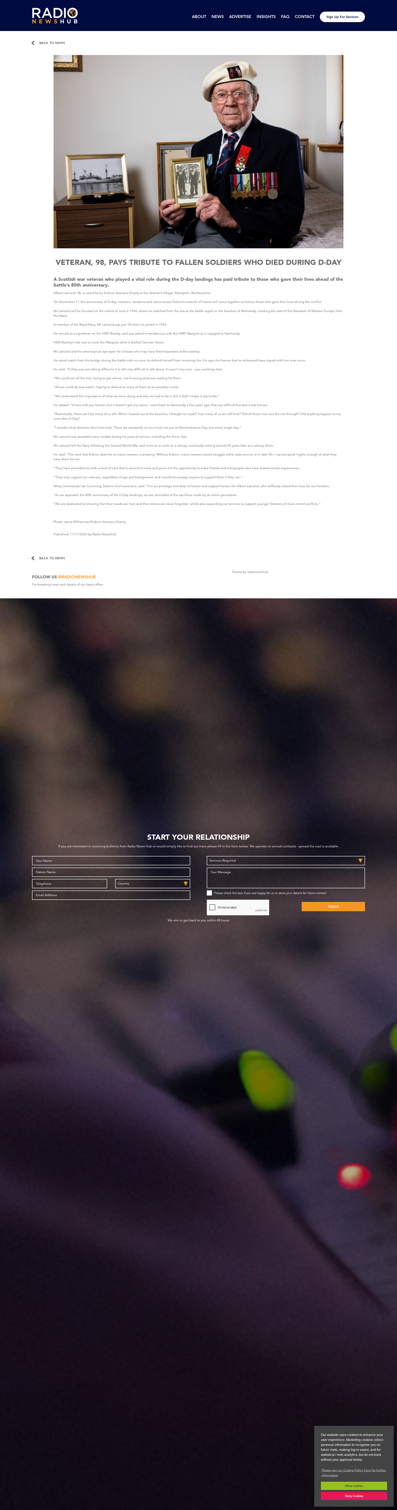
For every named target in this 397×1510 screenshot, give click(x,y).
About (199, 16)
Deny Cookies (354, 1496)
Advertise (240, 16)
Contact (304, 16)
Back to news (52, 43)
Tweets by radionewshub (250, 572)
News (218, 16)
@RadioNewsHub (77, 576)
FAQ (285, 16)
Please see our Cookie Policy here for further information (354, 1472)
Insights (266, 16)
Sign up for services (342, 17)
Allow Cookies (354, 1486)
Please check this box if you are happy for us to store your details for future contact (270, 893)
